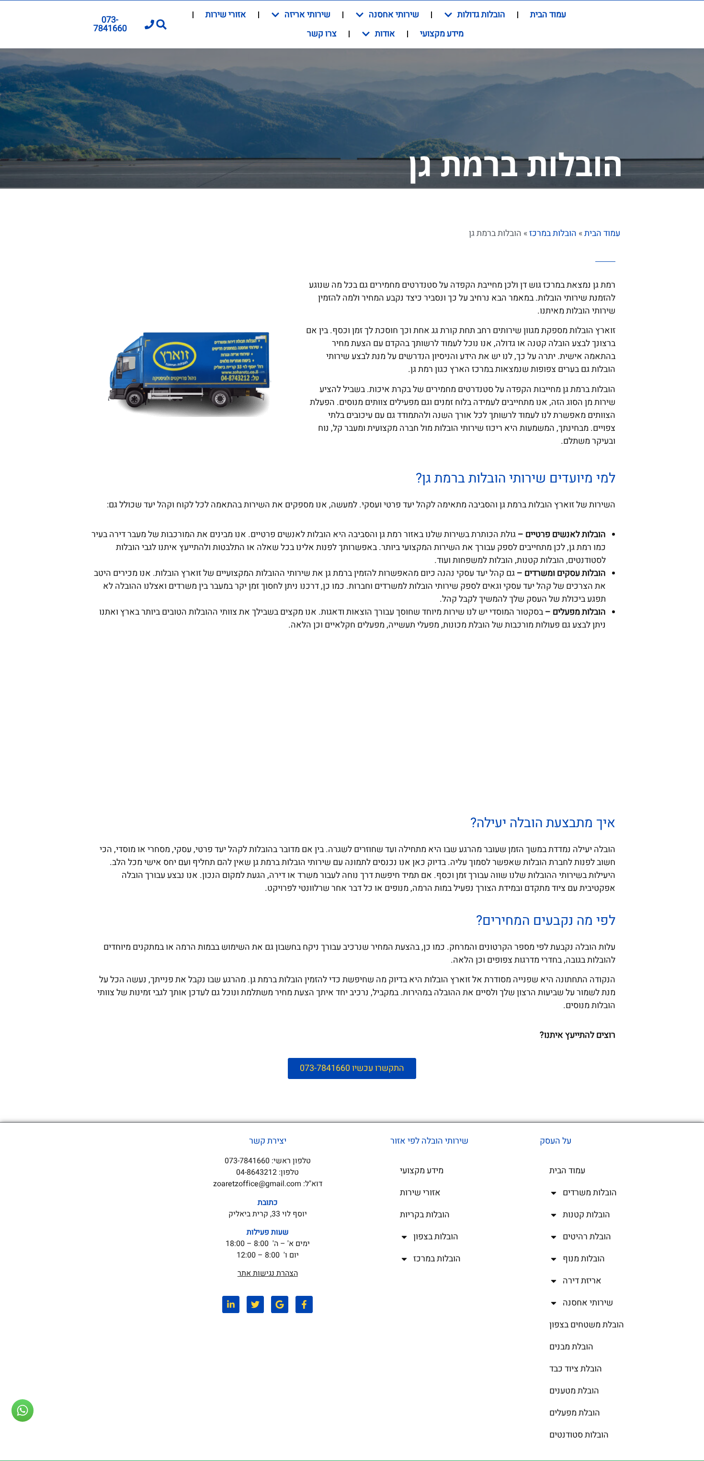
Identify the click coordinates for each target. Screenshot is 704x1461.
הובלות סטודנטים (579, 1434)
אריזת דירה (582, 1280)
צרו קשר (322, 33)
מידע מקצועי (442, 33)
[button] (161, 24)
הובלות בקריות (425, 1214)
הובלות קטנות (586, 1214)
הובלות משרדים (590, 1192)
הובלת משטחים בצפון (586, 1324)
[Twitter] (255, 1304)
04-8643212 (256, 1172)
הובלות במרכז (553, 233)
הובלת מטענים (574, 1390)
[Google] (279, 1304)
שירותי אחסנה (394, 14)
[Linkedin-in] (230, 1304)
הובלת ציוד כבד (575, 1368)
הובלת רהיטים (587, 1236)
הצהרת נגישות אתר (268, 1273)
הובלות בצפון (435, 1236)
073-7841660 (247, 1161)
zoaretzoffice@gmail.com (257, 1184)
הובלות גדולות (481, 14)
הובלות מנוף (584, 1258)
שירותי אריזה (307, 14)
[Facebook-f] (304, 1304)
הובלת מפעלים (574, 1412)
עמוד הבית (548, 14)
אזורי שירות (225, 14)
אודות (385, 33)
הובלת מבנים (571, 1346)
